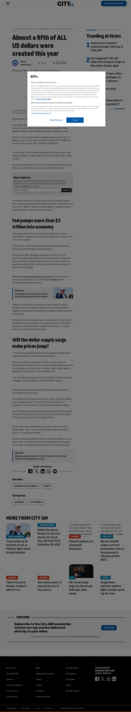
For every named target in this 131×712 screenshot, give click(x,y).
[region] (66, 99)
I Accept (75, 120)
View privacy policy (43, 99)
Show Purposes (56, 120)
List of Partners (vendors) (41, 113)
